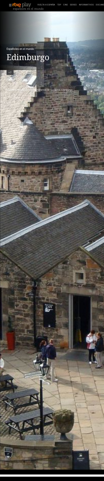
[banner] (24, 5)
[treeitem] (46, 5)
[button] (9, 5)
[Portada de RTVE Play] (22, 5)
